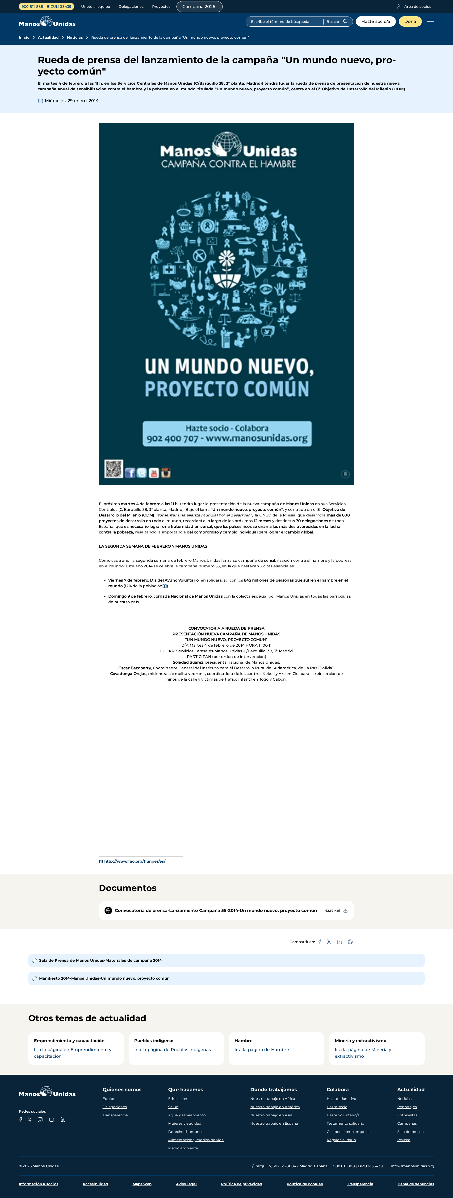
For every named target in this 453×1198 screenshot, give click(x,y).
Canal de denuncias (416, 1184)
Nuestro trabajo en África (272, 1098)
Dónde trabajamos (273, 1089)
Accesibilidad (95, 1184)
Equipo (109, 1098)
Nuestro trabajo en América (275, 1107)
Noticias (75, 37)
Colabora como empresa (349, 1131)
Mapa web (142, 1184)
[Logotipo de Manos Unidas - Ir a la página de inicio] (47, 25)
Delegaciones (131, 6)
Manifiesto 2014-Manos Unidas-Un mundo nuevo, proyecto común (104, 978)
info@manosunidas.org (412, 1166)
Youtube (51, 1120)
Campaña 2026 (198, 6)
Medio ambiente (183, 1148)
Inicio (24, 37)
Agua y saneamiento (187, 1115)
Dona (410, 21)
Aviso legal (186, 1184)
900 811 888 (32, 6)
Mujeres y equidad (184, 1123)
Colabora (338, 1089)
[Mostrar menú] (429, 21)
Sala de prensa (410, 1131)
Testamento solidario (345, 1123)
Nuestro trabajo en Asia (271, 1115)
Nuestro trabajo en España (274, 1123)
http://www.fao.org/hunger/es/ (135, 861)
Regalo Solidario (341, 1140)
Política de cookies (305, 1184)
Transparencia (115, 1115)
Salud (173, 1107)
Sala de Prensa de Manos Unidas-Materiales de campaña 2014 (100, 960)
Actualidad (48, 37)
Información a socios (38, 1184)
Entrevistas (407, 1115)
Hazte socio (337, 1107)
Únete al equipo (95, 6)
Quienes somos (122, 1089)
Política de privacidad (241, 1184)
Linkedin (63, 1120)
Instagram (40, 1120)
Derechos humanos (185, 1131)
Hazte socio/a (375, 21)
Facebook (20, 1119)
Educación (177, 1098)
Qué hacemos (185, 1089)
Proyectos (161, 6)
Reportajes (407, 1107)
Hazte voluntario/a (343, 1115)
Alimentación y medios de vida (196, 1140)
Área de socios (417, 6)
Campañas (407, 1123)
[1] (164, 586)
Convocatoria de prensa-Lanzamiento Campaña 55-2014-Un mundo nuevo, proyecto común (216, 910)
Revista (403, 1140)
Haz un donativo (341, 1098)
